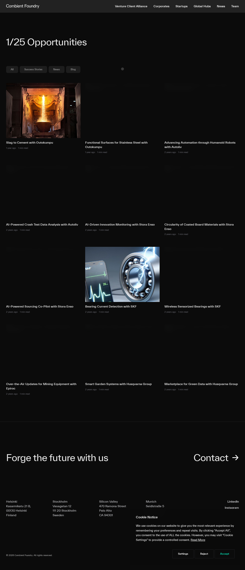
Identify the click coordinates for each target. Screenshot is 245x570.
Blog (73, 69)
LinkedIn (233, 501)
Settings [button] (183, 553)
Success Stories (33, 69)
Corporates (161, 6)
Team (235, 6)
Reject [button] (204, 553)
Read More (198, 539)
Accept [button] (224, 553)
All (12, 69)
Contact (216, 457)
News (221, 6)
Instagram (232, 507)
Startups (182, 6)
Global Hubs (202, 6)
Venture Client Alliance (131, 6)
